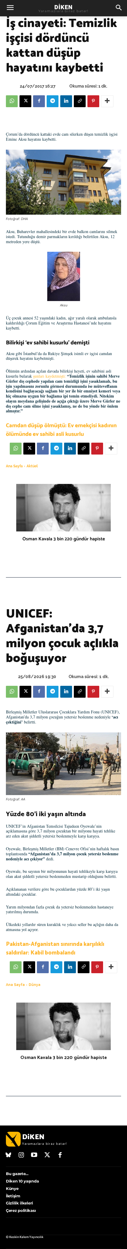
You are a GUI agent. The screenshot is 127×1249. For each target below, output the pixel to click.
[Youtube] (34, 1155)
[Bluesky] (9, 1155)
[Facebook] (39, 101)
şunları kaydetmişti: (49, 376)
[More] (107, 101)
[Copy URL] (80, 101)
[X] (25, 101)
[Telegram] (52, 101)
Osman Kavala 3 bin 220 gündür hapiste (63, 539)
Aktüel (32, 466)
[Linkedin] (66, 101)
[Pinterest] (93, 101)
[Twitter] (47, 1155)
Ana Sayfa (14, 466)
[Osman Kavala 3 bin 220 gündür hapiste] (63, 507)
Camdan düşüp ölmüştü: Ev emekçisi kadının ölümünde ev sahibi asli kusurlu (61, 430)
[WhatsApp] (12, 101)
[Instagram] (22, 1155)
